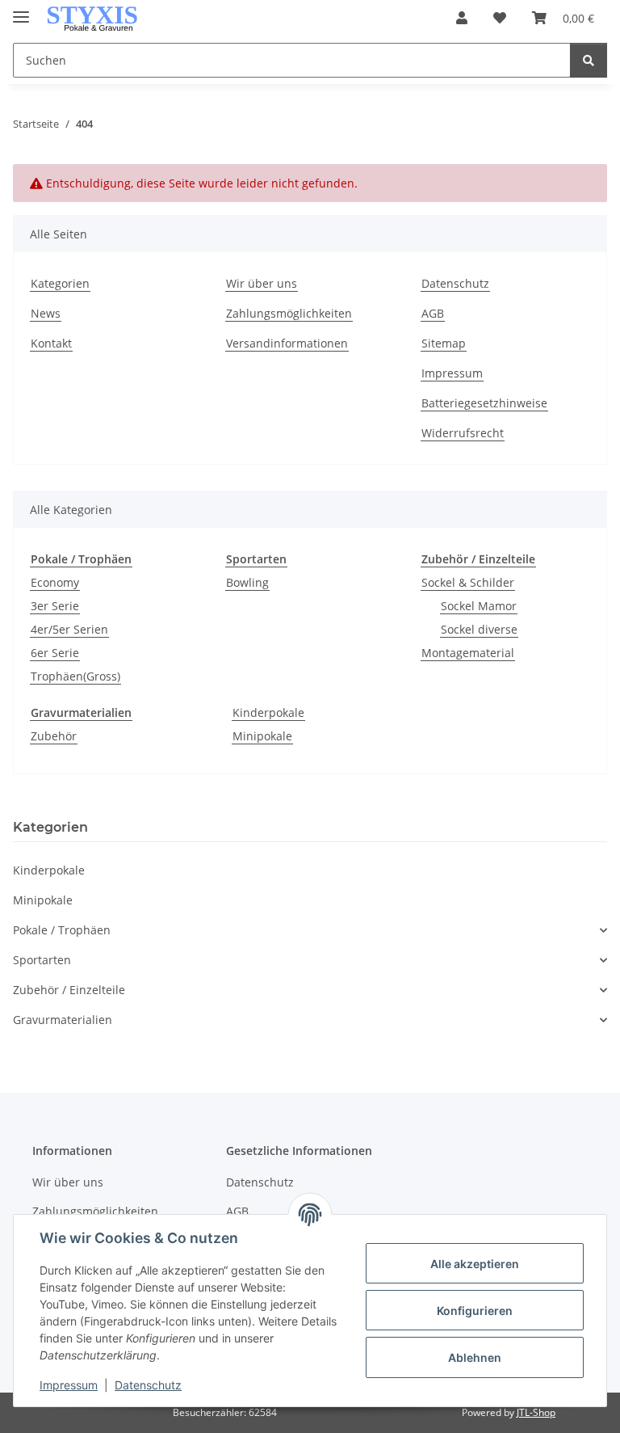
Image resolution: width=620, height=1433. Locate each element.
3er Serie (55, 605)
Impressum (69, 1385)
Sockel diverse (479, 629)
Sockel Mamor (479, 605)
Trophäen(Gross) (75, 676)
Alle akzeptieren (474, 1264)
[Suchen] (588, 60)
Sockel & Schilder (467, 582)
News (46, 313)
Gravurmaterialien (62, 1019)
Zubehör (54, 736)
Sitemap (443, 343)
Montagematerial (467, 652)
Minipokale (262, 736)
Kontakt (51, 343)
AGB (432, 313)
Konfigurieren (475, 1310)
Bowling (247, 582)
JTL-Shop (536, 1412)
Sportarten (42, 959)
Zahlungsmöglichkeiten (289, 313)
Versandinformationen (287, 343)
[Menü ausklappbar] (21, 10)
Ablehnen (474, 1357)
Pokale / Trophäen (62, 930)
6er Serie (55, 652)
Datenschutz (148, 1385)
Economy (55, 582)
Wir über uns (261, 283)
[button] (461, 18)
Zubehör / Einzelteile (69, 989)
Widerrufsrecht (462, 432)
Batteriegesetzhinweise (484, 403)
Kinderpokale (268, 712)
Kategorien (60, 283)
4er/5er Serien (69, 629)
